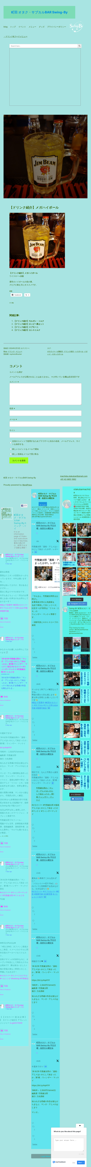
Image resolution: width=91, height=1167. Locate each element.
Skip (73, 1162)
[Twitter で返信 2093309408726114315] (33, 717)
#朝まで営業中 (6, 605)
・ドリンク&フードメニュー (15, 36)
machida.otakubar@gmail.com (73, 476)
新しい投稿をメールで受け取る (25, 454)
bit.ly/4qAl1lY (6, 747)
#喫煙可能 (4, 611)
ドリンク (11, 351)
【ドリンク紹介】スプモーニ (26, 327)
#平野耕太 (24, 978)
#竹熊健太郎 (7, 895)
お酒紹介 (59, 351)
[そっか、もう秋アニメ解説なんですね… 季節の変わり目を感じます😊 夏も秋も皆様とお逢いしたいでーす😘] (84, 544)
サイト (12, 430)
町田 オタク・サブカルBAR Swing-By (39, 12)
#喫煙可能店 (41, 708)
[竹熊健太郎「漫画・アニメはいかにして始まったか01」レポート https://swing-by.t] (84, 530)
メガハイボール (57, 354)
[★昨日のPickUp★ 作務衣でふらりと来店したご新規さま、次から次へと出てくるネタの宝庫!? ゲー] (84, 589)
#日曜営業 (48, 894)
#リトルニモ (19, 895)
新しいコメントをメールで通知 (25, 449)
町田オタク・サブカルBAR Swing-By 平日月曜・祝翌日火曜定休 (46, 526)
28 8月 (38, 684)
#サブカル (4, 608)
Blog (5, 351)
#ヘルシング (5, 978)
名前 (12, 408)
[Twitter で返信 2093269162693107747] (33, 823)
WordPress (27, 485)
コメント (14, 382)
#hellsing (15, 978)
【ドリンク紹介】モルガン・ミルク (29, 321)
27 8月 (38, 873)
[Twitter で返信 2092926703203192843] (33, 1011)
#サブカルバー (49, 891)
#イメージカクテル (19, 975)
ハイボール (79, 351)
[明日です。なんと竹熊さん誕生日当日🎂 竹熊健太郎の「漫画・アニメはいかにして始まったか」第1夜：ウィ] (69, 559)
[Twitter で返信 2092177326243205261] (33, 1121)
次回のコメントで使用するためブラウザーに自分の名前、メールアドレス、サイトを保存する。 (46, 442)
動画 (6, 696)
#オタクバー (5, 892)
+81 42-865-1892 (68, 479)
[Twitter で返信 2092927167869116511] (33, 906)
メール (13, 419)
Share (1, 627)
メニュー (19, 351)
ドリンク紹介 (69, 351)
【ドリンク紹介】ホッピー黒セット (29, 324)
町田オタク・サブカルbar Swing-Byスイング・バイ (15, 555)
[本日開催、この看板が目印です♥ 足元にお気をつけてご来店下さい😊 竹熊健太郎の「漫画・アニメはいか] (69, 544)
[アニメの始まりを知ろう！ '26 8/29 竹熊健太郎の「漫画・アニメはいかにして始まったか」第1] (69, 589)
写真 (6, 618)
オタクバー (51, 351)
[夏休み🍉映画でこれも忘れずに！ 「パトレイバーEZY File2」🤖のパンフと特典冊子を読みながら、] (69, 574)
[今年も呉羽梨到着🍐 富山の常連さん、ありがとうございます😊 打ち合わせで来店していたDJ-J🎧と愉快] (84, 574)
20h (37, 541)
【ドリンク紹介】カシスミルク (27, 330)
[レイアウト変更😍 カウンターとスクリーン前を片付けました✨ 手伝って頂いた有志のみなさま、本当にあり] (69, 530)
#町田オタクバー (20, 605)
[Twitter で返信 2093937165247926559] (33, 634)
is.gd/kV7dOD (16, 1023)
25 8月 (38, 1061)
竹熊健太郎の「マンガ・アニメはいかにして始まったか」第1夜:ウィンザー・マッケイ (45, 794)
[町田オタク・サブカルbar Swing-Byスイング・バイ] (7, 514)
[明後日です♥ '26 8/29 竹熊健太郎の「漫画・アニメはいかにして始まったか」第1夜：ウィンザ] (84, 559)
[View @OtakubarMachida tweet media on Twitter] (35, 552)
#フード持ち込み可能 (18, 608)
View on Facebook (5, 622)
